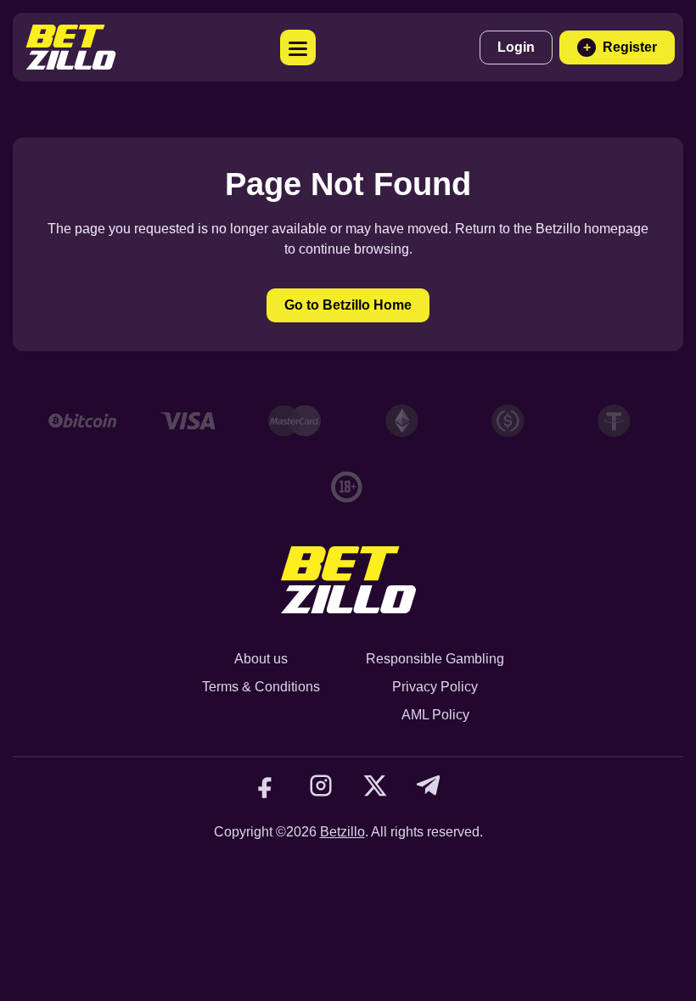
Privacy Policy (435, 686)
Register (620, 47)
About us (261, 658)
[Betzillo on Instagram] (321, 785)
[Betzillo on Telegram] (429, 785)
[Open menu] (298, 47)
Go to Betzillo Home (348, 305)
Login (516, 47)
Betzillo (342, 832)
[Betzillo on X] (375, 785)
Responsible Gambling (435, 658)
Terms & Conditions (261, 686)
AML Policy (435, 714)
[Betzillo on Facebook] (266, 785)
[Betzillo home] (70, 47)
